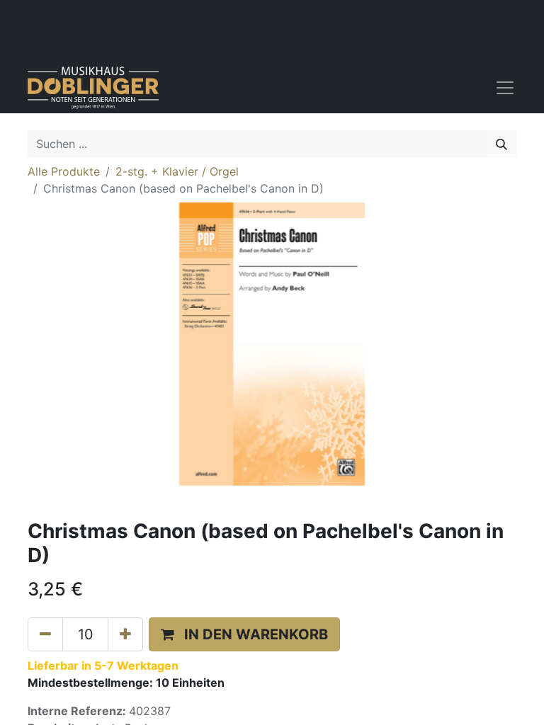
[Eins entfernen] (45, 634)
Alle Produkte (64, 171)
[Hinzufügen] (125, 634)
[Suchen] (501, 143)
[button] (244, 634)
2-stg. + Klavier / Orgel (177, 171)
